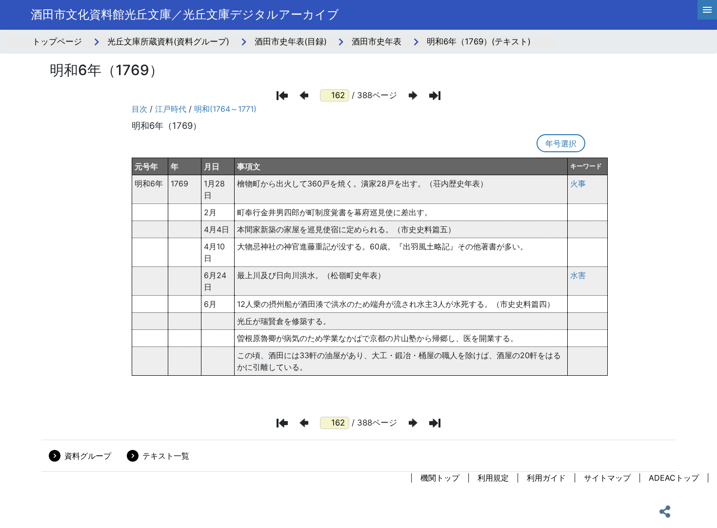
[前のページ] (303, 95)
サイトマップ (607, 478)
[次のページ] (413, 95)
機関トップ (439, 478)
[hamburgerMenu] (707, 10)
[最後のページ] (434, 95)
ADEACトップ (674, 478)
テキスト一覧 (165, 456)
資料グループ (87, 456)
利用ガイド (546, 478)
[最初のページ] (282, 95)
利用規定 (493, 478)
